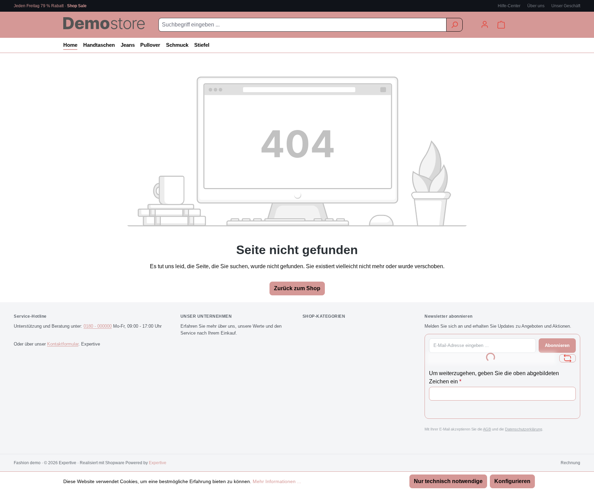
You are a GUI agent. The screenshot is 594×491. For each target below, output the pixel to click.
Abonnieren (557, 345)
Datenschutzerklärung (523, 429)
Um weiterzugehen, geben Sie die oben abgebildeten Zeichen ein (494, 377)
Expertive (157, 462)
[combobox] (302, 25)
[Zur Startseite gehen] (104, 23)
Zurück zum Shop (297, 288)
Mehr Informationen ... (277, 481)
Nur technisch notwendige (448, 481)
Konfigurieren (512, 481)
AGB (487, 429)
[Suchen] (454, 25)
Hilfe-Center (509, 5)
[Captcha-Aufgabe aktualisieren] (567, 358)
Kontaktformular (62, 344)
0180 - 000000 (98, 326)
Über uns (535, 5)
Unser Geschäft (565, 5)
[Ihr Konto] (484, 24)
